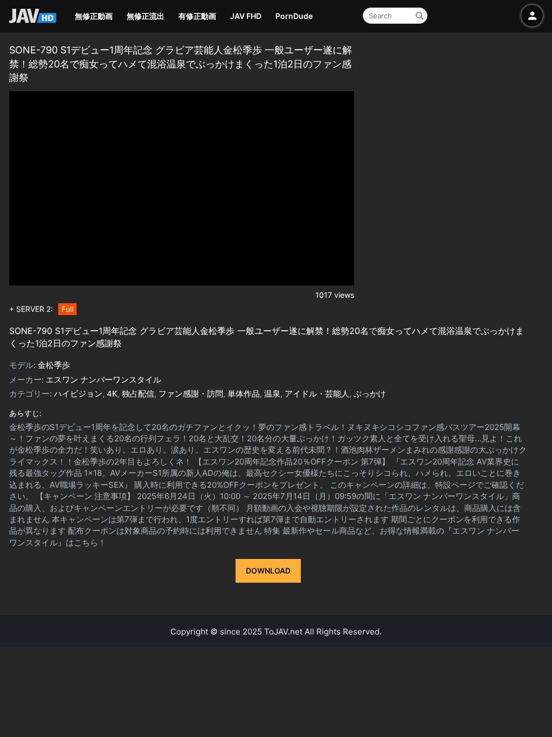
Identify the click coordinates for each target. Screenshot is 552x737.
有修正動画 (197, 16)
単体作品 (243, 393)
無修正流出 (145, 16)
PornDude (294, 16)
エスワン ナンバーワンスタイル (103, 379)
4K (112, 393)
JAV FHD (245, 16)
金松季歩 (54, 365)
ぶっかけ (370, 393)
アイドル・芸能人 (317, 393)
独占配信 (138, 393)
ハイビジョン (78, 393)
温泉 (272, 393)
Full (67, 308)
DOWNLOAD (268, 570)
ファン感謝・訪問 (190, 393)
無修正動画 (94, 16)
